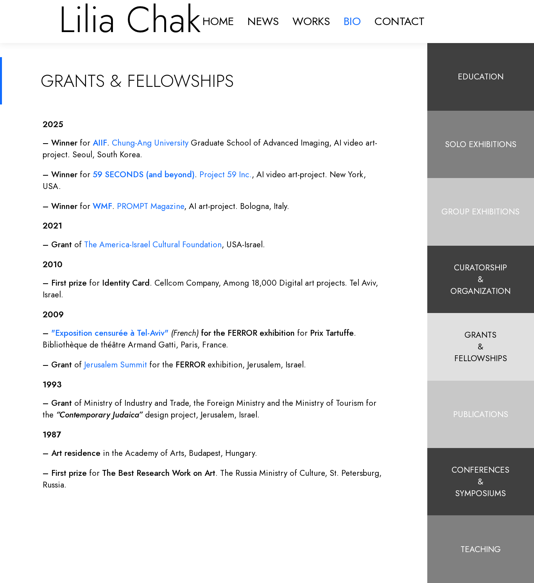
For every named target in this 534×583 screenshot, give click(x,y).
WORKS (311, 21)
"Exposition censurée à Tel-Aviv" (109, 333)
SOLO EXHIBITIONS (480, 144)
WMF (102, 206)
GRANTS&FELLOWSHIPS (480, 346)
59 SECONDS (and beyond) (144, 174)
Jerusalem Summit (115, 365)
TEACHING (481, 549)
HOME (218, 21)
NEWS (263, 21)
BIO (352, 21)
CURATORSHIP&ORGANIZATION (480, 279)
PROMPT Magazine (150, 206)
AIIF (100, 143)
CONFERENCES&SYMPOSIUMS (480, 481)
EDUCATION (481, 77)
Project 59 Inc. (225, 174)
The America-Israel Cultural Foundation (153, 244)
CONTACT (400, 21)
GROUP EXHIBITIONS (480, 212)
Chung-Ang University (150, 143)
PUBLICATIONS (480, 414)
